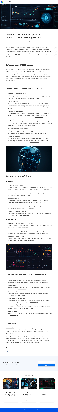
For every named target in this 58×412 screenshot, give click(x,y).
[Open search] (56, 2)
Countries (35, 1)
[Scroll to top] (55, 48)
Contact (25, 409)
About (30, 409)
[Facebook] (55, 54)
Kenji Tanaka (29, 40)
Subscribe (47, 365)
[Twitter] (55, 51)
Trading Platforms (25, 42)
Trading (20, 351)
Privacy (34, 409)
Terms (38, 409)
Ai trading (15, 351)
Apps (29, 1)
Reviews (6, 390)
